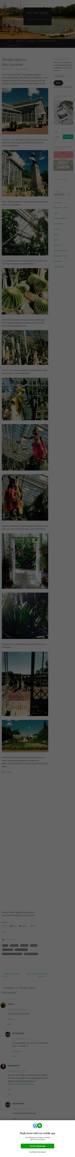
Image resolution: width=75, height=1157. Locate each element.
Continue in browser (37, 1152)
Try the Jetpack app (37, 1146)
